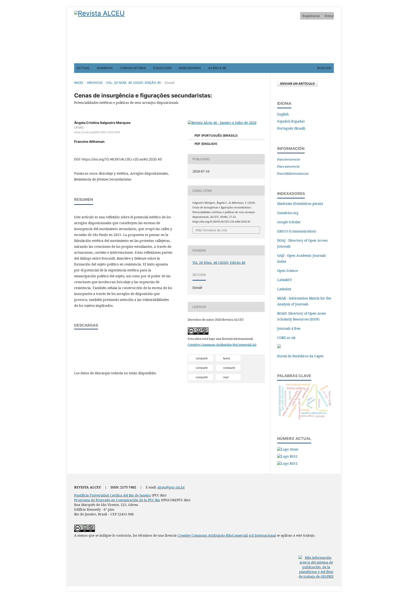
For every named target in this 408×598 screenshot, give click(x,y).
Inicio (78, 82)
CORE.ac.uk (286, 337)
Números (105, 68)
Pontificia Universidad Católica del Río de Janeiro (112, 495)
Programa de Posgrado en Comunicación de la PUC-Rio (117, 500)
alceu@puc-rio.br (171, 487)
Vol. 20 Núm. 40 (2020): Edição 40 (133, 82)
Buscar (324, 68)
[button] (200, 358)
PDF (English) (205, 144)
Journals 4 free (288, 328)
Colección (162, 68)
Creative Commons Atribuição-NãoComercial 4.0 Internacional (227, 535)
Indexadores (190, 68)
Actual (83, 68)
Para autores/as (288, 166)
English (283, 114)
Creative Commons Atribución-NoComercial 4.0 (222, 344)
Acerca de (217, 68)
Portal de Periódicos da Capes (300, 356)
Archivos (94, 82)
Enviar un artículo (297, 83)
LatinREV (284, 280)
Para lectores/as (288, 159)
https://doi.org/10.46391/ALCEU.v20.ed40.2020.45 (122, 159)
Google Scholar (289, 222)
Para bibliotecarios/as (293, 173)
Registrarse (311, 16)
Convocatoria (133, 68)
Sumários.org (287, 213)
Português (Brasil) (291, 128)
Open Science (287, 270)
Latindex (284, 289)
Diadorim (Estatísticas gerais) (300, 203)
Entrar (329, 16)
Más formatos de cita (211, 230)
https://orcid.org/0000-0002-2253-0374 (97, 132)
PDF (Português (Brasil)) (216, 135)
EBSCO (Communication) (296, 231)
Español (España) (291, 121)
